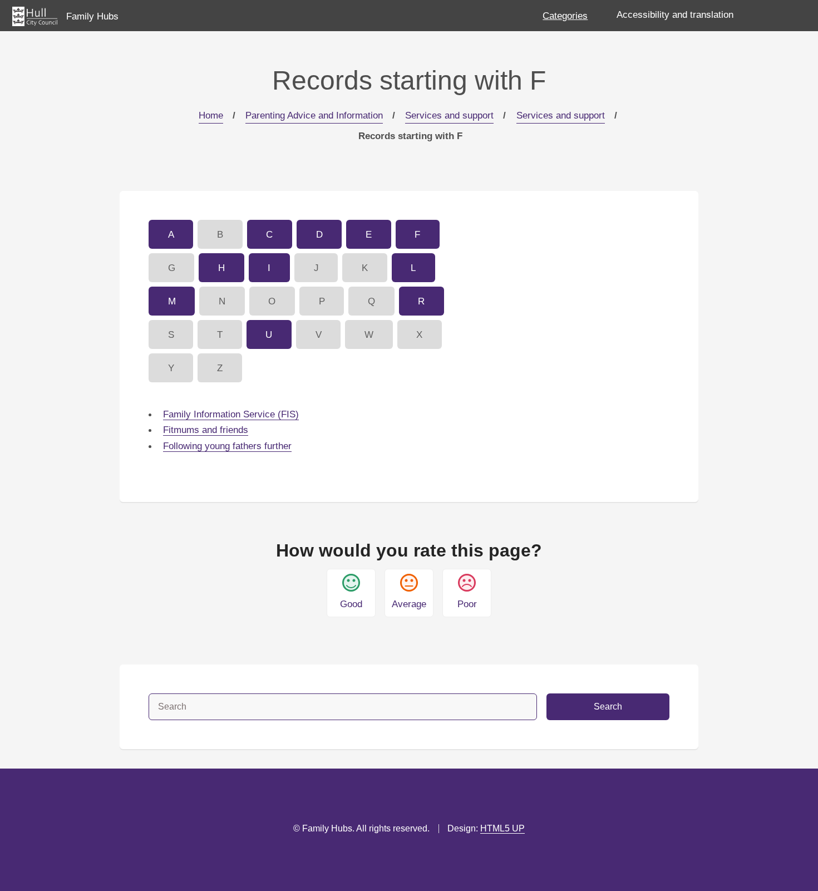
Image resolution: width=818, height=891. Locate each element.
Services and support (449, 115)
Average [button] (409, 603)
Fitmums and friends (205, 429)
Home (211, 115)
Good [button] (351, 603)
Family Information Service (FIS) (231, 414)
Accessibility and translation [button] (675, 14)
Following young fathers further (227, 445)
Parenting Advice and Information (314, 115)
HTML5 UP (502, 828)
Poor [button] (467, 603)
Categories (565, 15)
